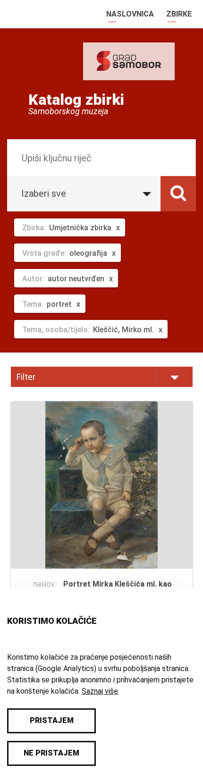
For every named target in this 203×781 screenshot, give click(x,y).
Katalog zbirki (76, 99)
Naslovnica (130, 13)
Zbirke (179, 13)
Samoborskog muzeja (68, 111)
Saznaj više (100, 691)
